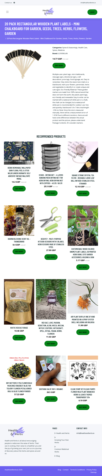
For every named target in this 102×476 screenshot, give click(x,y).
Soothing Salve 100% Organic (51, 389)
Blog (58, 456)
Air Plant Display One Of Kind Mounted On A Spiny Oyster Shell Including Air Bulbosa (83, 319)
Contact (66, 470)
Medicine (61, 50)
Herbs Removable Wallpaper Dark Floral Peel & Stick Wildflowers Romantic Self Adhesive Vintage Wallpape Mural (19, 173)
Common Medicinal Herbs (61, 450)
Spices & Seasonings (69, 47)
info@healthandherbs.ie (88, 3)
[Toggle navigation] (7, 12)
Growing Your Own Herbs (61, 441)
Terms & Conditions (77, 470)
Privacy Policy (92, 470)
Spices (54, 50)
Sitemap (93, 472)
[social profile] (14, 3)
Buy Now (59, 66)
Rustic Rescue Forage (19, 327)
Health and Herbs (62, 433)
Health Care (82, 47)
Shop (92, 12)
